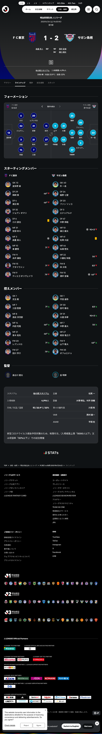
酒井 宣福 (62, 49)
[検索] (96, 9)
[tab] (7, 82)
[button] (88, 9)
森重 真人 (39, 49)
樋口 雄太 (62, 52)
